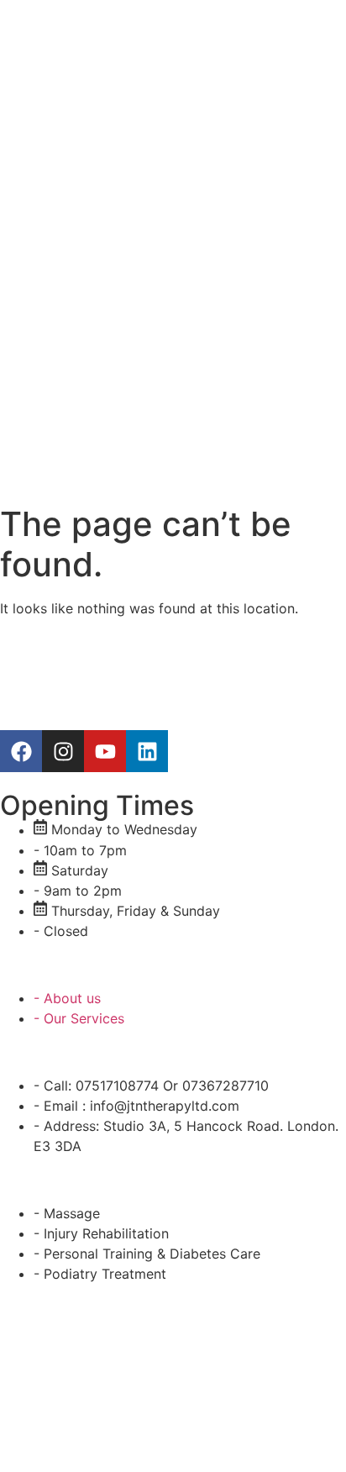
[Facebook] (21, 751)
